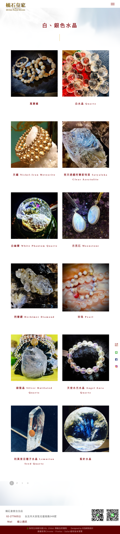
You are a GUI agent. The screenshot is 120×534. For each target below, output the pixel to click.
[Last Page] (27, 483)
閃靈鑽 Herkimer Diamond (34, 317)
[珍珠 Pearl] (85, 287)
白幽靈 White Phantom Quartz (34, 246)
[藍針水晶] (85, 428)
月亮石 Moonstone (85, 246)
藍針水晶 (86, 459)
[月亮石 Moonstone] (85, 216)
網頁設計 (89, 528)
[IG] (116, 366)
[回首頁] (16, 7)
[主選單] (112, 4)
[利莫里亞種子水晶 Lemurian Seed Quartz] (34, 428)
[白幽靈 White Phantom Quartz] (34, 216)
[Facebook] (116, 359)
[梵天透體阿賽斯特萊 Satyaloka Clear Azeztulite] (85, 145)
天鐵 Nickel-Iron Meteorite (34, 175)
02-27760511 (13, 516)
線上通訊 (22, 521)
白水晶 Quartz (85, 103)
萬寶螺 (34, 103)
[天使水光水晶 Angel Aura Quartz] (85, 358)
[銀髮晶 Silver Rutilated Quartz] (34, 357)
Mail (9, 521)
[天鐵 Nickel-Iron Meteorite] (34, 145)
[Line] (116, 352)
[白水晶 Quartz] (85, 74)
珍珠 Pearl (86, 317)
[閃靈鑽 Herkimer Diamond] (34, 285)
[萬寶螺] (34, 74)
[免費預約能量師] (116, 345)
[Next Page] (22, 483)
